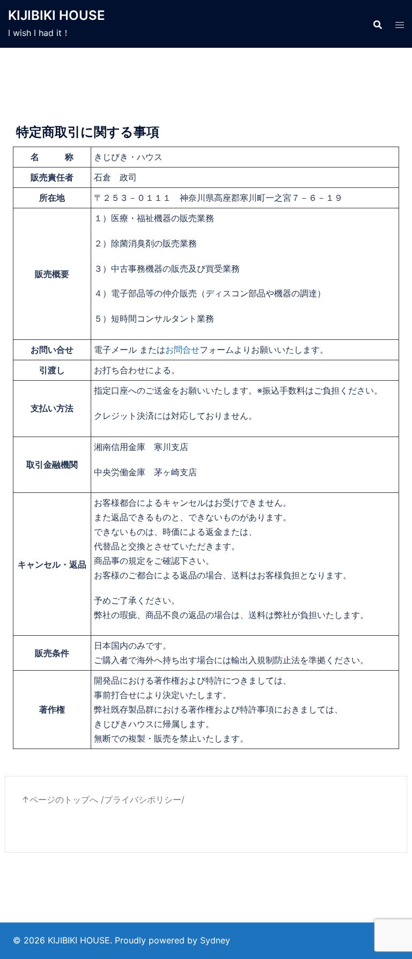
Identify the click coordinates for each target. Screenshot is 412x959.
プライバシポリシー (142, 799)
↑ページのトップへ (59, 799)
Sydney (215, 940)
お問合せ (182, 349)
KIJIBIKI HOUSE (56, 15)
